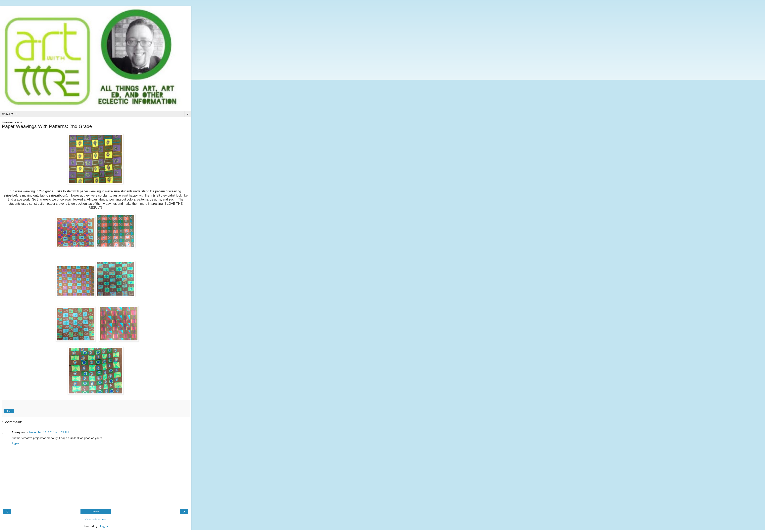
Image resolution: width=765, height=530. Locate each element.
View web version (96, 519)
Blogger (103, 526)
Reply (15, 443)
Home (95, 511)
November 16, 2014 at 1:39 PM (49, 432)
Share (9, 411)
